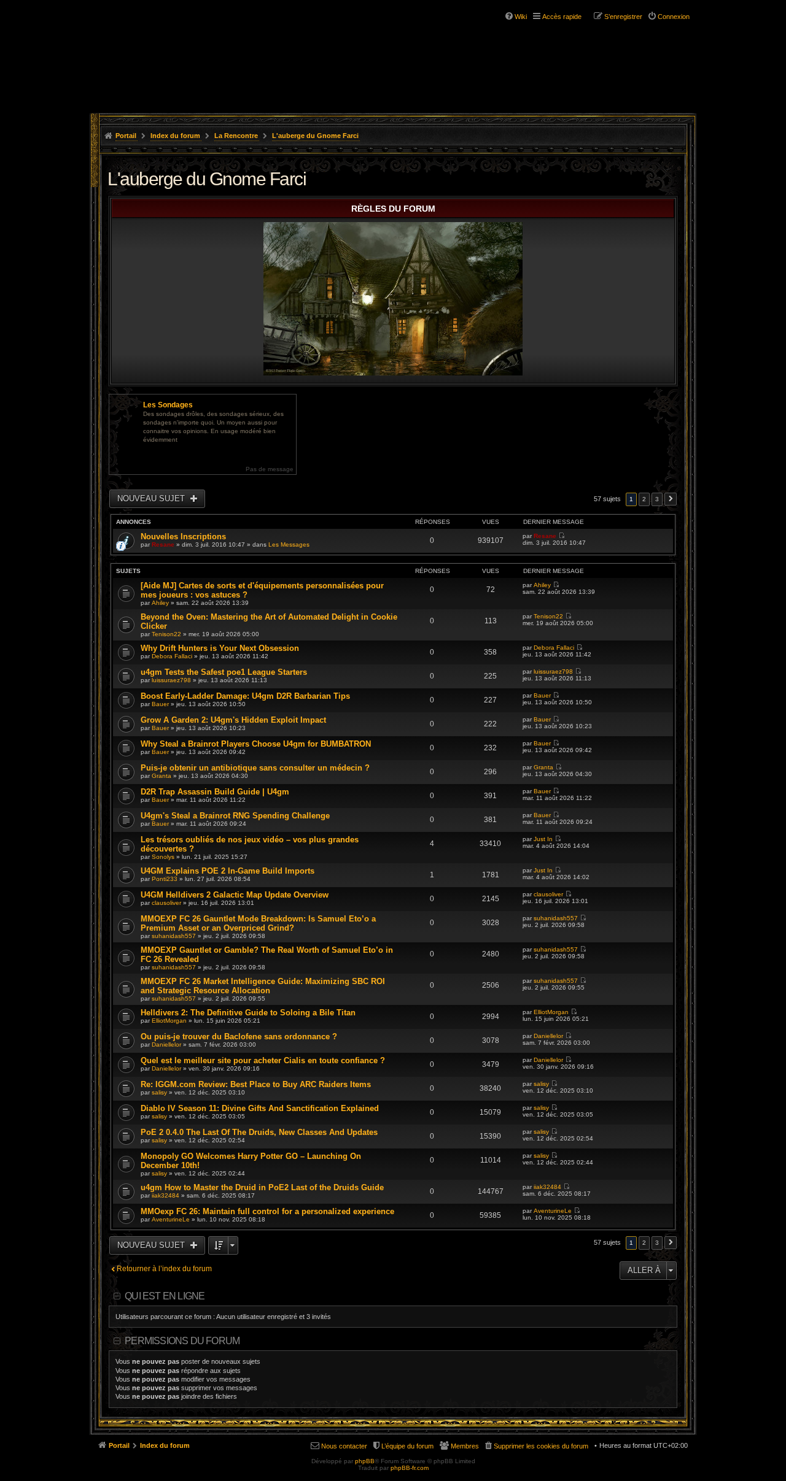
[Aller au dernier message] (561, 536)
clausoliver (166, 902)
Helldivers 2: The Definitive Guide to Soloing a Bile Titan (248, 1012)
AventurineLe (171, 1219)
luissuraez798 (171, 680)
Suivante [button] (670, 499)
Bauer (160, 704)
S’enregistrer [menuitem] (623, 16)
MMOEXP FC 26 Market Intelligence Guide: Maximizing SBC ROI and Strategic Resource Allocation (263, 986)
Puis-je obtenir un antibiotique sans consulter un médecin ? (255, 767)
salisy (159, 1092)
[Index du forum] (164, 48)
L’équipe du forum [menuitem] (407, 1446)
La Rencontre (236, 135)
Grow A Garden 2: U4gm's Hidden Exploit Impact (233, 720)
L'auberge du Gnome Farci (315, 135)
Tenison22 (166, 634)
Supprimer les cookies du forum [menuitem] (541, 1446)
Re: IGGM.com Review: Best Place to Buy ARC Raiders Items (256, 1084)
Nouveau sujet (152, 498)
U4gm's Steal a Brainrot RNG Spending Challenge (235, 815)
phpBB (365, 1461)
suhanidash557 (174, 936)
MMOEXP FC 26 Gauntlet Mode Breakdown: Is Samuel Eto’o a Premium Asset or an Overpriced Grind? (258, 923)
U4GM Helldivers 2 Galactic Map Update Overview (235, 894)
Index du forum (175, 135)
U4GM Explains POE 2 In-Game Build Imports (227, 870)
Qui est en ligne (164, 1296)
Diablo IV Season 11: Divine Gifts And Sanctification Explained (260, 1108)
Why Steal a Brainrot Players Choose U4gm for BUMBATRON (256, 743)
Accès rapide (562, 16)
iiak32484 (165, 1195)
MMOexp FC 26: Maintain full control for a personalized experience (267, 1211)
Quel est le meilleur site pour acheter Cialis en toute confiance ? (263, 1060)
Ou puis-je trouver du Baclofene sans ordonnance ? (239, 1036)
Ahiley (160, 602)
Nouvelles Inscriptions (183, 536)
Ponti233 (164, 878)
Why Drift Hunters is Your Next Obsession (220, 648)
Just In (543, 839)
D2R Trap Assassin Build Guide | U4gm (215, 791)
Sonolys (163, 856)
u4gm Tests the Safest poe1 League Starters (224, 672)
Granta (161, 775)
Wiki (521, 16)
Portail (125, 135)
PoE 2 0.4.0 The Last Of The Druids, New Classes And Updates (259, 1132)
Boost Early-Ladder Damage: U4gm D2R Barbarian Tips (245, 696)
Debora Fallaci (172, 656)
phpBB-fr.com (410, 1467)
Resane (163, 544)
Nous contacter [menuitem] (344, 1446)
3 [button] (657, 499)
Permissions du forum (182, 1341)
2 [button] (644, 499)
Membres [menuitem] (465, 1446)
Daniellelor (166, 1044)
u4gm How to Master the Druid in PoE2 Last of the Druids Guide (262, 1187)
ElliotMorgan (169, 1020)
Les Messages (288, 544)
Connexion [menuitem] (674, 16)
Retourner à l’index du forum (164, 1268)
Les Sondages (168, 405)
